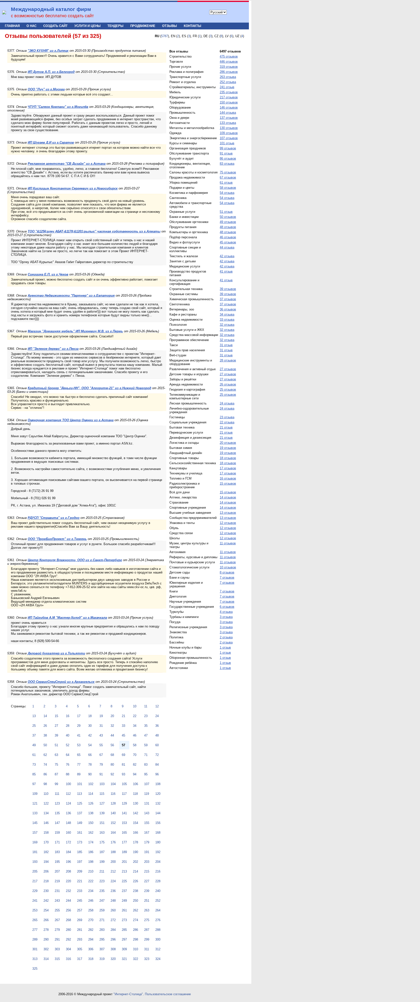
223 (102, 881)
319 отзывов (229, 67)
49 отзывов (228, 222)
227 (146, 881)
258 (90, 910)
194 (46, 862)
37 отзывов (228, 299)
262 (135, 910)
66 (90, 755)
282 (90, 930)
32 (112, 726)
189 (124, 852)
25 (34, 726)
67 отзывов (228, 177)
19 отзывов (228, 448)
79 (101, 764)
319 (102, 959)
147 (57, 823)
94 (134, 774)
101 (79, 784)
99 (56, 784)
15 (56, 716)
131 (146, 803)
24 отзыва (227, 403)
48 (157, 735)
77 (78, 764)
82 (134, 764)
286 (135, 930)
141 (124, 813)
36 (157, 726)
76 (67, 764)
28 (67, 726)
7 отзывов (227, 577)
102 (90, 784)
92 (112, 774)
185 (79, 852)
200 (113, 862)
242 (46, 900)
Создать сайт (55, 26)
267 (57, 920)
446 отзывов (229, 61)
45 (123, 735)
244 (68, 900)
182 (46, 852)
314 (46, 959)
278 (46, 930)
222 (90, 881)
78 (90, 764)
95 (146, 774)
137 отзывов (229, 118)
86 (45, 774)
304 (68, 949)
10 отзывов (228, 567)
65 (78, 755)
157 (34, 832)
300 (157, 939)
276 (157, 920)
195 (57, 862)
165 (124, 832)
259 (102, 910)
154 (135, 823)
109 (34, 794)
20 (112, 716)
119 (146, 794)
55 (101, 745)
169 (34, 842)
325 (34, 968)
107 (146, 784)
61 (34, 755)
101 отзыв (227, 143)
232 (68, 891)
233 (79, 891)
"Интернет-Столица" (128, 994)
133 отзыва (228, 123)
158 (46, 832)
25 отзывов (228, 389)
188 (113, 852)
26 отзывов (228, 384)
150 (90, 823)
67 (101, 755)
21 (123, 716)
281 (79, 930)
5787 (164, 36)
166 (135, 832)
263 (146, 910)
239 (146, 891)
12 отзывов (228, 523)
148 (68, 823)
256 (68, 910)
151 (102, 823)
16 (67, 716)
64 (67, 755)
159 (57, 832)
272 (113, 920)
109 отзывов (229, 133)
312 (157, 949)
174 (90, 842)
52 (67, 745)
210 (90, 871)
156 (157, 823)
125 (79, 803)
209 (79, 871)
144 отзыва (228, 112)
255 (57, 910)
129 (124, 803)
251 (146, 900)
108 (157, 784)
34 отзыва (227, 314)
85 (34, 774)
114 (90, 794)
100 (68, 784)
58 (134, 745)
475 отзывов (229, 56)
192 (157, 852)
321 (124, 959)
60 (157, 745)
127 (102, 803)
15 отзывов (228, 483)
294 (90, 939)
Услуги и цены (87, 26)
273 (124, 920)
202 (135, 862)
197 (79, 862)
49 (34, 745)
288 (157, 930)
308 (113, 949)
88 (67, 774)
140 (113, 813)
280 (68, 930)
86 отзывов (228, 158)
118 (135, 794)
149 (79, 823)
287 (146, 930)
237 (124, 891)
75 (56, 764)
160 (68, 832)
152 (113, 823)
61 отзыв (226, 182)
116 (113, 794)
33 (123, 726)
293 (79, 939)
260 (113, 910)
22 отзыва (227, 422)
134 (46, 813)
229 (34, 891)
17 (78, 716)
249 (124, 900)
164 (113, 832)
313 (34, 959)
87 (56, 774)
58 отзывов (228, 187)
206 (46, 871)
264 (157, 910)
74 (45, 764)
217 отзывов (229, 97)
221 (79, 881)
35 (146, 726)
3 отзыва (226, 617)
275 (146, 920)
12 (157, 706)
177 (124, 842)
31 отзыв (226, 345)
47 (146, 735)
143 (146, 813)
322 (135, 959)
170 (46, 842)
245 (79, 900)
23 (146, 716)
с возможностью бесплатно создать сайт (52, 15)
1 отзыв (225, 647)
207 (57, 871)
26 (45, 726)
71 (146, 755)
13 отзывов (228, 512)
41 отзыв (226, 271)
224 (113, 881)
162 (90, 832)
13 (34, 716)
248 (113, 900)
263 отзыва (228, 77)
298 (135, 939)
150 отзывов (229, 102)
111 (57, 794)
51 (56, 745)
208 (68, 871)
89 (78, 774)
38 (45, 735)
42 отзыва (227, 256)
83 (146, 764)
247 (102, 900)
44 (112, 735)
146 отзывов (229, 107)
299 (146, 939)
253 (34, 910)
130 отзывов (229, 128)
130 (135, 803)
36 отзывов (228, 309)
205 (34, 871)
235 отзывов (229, 92)
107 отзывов (229, 138)
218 (46, 881)
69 (123, 755)
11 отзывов (228, 543)
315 (57, 959)
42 (90, 735)
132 (157, 803)
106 (135, 784)
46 (134, 735)
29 (78, 726)
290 (46, 939)
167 (146, 832)
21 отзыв (226, 427)
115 (101, 794)
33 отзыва (227, 319)
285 (124, 930)
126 (90, 803)
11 (145, 706)
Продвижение (142, 26)
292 (68, 939)
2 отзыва (226, 637)
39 (56, 735)
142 (135, 813)
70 (134, 755)
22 (134, 716)
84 (157, 764)
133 (34, 813)
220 (68, 881)
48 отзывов (228, 227)
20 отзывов (228, 443)
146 (46, 823)
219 (57, 881)
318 (90, 959)
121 (34, 803)
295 (102, 939)
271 (102, 920)
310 (135, 949)
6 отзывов (227, 606)
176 (113, 842)
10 (134, 706)
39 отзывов (228, 289)
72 (157, 755)
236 (113, 891)
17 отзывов (228, 468)
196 (68, 862)
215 (146, 871)
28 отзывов (228, 360)
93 (123, 774)
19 (101, 716)
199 (102, 862)
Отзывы (169, 26)
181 (34, 852)
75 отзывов (228, 172)
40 (67, 735)
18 (90, 716)
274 (135, 920)
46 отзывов (228, 237)
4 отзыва (226, 612)
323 (146, 959)
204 (157, 862)
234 (90, 891)
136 (68, 813)
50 (45, 745)
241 (34, 900)
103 (102, 784)
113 (79, 794)
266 (46, 920)
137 (79, 813)
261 (124, 910)
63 (56, 755)
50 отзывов (228, 217)
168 (157, 832)
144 (157, 813)
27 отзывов (228, 369)
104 (113, 784)
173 (79, 842)
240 (157, 891)
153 (124, 823)
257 (79, 910)
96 (157, 774)
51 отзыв (226, 212)
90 (90, 774)
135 (57, 813)
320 (113, 959)
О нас (31, 26)
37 (34, 735)
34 (134, 726)
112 (68, 794)
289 (34, 939)
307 (102, 949)
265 (34, 920)
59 (146, 745)
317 (79, 959)
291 (57, 939)
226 (135, 881)
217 (34, 881)
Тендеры (115, 26)
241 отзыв (227, 87)
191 (146, 852)
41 (78, 735)
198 (90, 862)
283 (102, 930)
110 (46, 794)
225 (124, 881)
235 (102, 891)
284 (113, 930)
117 (124, 794)
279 (57, 930)
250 (135, 900)
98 (45, 784)
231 (57, 891)
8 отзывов (227, 572)
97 (34, 784)
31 (101, 726)
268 (68, 920)
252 (157, 900)
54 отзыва (227, 193)
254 (46, 910)
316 (68, 959)
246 (90, 900)
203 (146, 862)
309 (124, 949)
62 (45, 755)
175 (102, 842)
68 (112, 755)
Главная (12, 26)
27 (56, 726)
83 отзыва (227, 163)
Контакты (192, 26)
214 (135, 871)
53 (78, 745)
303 (57, 949)
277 (34, 930)
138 (90, 813)
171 (57, 842)
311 (146, 949)
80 (112, 764)
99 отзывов (228, 148)
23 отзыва (227, 417)
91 (101, 774)
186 (90, 852)
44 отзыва (227, 247)
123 (57, 803)
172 (68, 842)
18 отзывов (228, 458)
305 (79, 949)
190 (135, 852)
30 (90, 726)
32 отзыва (227, 324)
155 (146, 823)
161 (79, 832)
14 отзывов (228, 497)
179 (146, 842)
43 (101, 735)
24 (157, 716)
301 (34, 949)
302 (46, 949)
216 (157, 871)
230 (46, 891)
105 (124, 784)
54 (90, 745)
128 (113, 803)
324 (157, 959)
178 (135, 842)
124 (68, 803)
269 (79, 920)
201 (124, 862)
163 (102, 832)
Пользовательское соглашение (168, 994)
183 (57, 852)
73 (34, 764)
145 (34, 823)
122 (46, 803)
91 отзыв (226, 153)
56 (112, 745)
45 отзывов (228, 242)
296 (113, 939)
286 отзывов (229, 72)
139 (102, 813)
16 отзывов (228, 478)
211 (101, 871)
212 (113, 871)
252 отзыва (228, 82)
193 (34, 862)
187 (102, 852)
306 (90, 949)
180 (157, 842)
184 (68, 852)
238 (135, 891)
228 (157, 881)
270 (90, 920)
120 (157, 794)
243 (57, 900)
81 (123, 764)
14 (45, 716)
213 (124, 871)
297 (124, 939)
